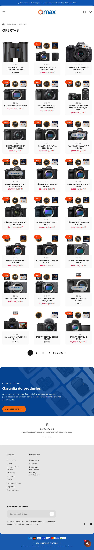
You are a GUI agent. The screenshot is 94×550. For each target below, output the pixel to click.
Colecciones (11, 24)
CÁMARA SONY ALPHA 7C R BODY (47, 223)
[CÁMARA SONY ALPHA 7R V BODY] (78, 207)
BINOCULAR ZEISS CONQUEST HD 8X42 (15, 69)
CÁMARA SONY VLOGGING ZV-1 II (15, 338)
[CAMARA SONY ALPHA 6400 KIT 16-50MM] (15, 130)
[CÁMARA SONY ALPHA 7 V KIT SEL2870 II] (15, 207)
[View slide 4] (51, 437)
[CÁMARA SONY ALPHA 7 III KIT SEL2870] (15, 169)
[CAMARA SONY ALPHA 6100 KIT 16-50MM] (47, 90)
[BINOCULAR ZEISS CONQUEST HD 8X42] (15, 52)
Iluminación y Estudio (12, 468)
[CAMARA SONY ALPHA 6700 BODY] (47, 130)
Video (9, 464)
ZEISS (15, 65)
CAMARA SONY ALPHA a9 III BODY (47, 262)
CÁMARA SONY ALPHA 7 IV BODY (47, 185)
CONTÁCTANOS (47, 429)
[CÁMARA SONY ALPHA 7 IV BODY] (47, 169)
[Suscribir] (52, 514)
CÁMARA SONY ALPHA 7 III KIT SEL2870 (15, 185)
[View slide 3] (48, 437)
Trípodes (10, 476)
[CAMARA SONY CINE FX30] (15, 283)
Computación (13, 490)
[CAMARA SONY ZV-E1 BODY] (78, 321)
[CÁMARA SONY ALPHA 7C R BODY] (47, 207)
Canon (78, 65)
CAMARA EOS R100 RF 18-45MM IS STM (78, 69)
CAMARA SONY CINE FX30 (15, 299)
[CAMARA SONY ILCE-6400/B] (78, 283)
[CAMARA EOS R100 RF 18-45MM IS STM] (78, 52)
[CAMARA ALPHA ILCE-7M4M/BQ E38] (47, 52)
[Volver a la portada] (3, 24)
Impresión (11, 487)
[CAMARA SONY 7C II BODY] (15, 90)
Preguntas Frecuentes (34, 468)
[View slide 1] (42, 437)
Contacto (33, 464)
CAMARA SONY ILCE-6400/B (78, 300)
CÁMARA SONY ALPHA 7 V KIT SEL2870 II (15, 223)
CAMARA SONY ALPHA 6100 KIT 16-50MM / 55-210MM (78, 108)
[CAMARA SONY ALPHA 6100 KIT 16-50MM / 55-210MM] (78, 90)
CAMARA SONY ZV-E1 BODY (78, 338)
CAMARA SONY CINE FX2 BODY (78, 262)
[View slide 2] (45, 437)
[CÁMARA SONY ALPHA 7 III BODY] (78, 130)
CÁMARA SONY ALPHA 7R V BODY (78, 223)
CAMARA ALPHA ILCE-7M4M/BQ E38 (47, 69)
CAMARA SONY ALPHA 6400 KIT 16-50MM (15, 147)
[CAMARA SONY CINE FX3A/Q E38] (47, 283)
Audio (9, 480)
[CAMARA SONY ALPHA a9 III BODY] (47, 245)
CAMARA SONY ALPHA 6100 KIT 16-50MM (47, 107)
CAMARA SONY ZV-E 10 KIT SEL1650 (47, 338)
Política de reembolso (27, 546)
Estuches (11, 473)
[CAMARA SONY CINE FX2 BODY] (78, 245)
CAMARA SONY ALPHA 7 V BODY (78, 185)
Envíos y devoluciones (34, 474)
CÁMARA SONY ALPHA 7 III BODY (78, 147)
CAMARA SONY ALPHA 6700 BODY (47, 147)
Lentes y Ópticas (14, 483)
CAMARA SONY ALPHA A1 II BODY (15, 262)
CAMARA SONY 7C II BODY (15, 106)
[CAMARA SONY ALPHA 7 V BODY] (78, 169)
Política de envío (68, 546)
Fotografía (11, 460)
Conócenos (34, 460)
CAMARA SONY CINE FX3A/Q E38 (47, 300)
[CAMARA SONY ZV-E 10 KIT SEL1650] (47, 321)
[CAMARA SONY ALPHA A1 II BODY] (15, 245)
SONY (47, 65)
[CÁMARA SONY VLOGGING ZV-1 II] (15, 321)
